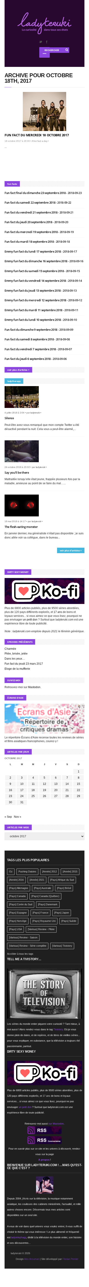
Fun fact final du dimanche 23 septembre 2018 (35, 193)
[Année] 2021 (37, 879)
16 (10, 790)
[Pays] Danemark (48, 904)
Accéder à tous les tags (20, 953)
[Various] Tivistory (62, 945)
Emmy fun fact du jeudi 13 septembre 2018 (33, 290)
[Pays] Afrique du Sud (62, 879)
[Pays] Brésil (64, 888)
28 (67, 796)
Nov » (17, 816)
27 (56, 796)
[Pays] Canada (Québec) (45, 896)
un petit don (30, 619)
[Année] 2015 (70, 871)
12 (44, 784)
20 (56, 790)
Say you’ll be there (17, 472)
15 (78, 784)
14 (67, 784)
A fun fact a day (39, 141)
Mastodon (34, 687)
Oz (11, 871)
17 (22, 790)
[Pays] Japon (61, 912)
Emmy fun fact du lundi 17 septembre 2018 (33, 251)
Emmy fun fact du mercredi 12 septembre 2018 (36, 300)
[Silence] (23, 409)
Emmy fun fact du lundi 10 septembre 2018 (33, 320)
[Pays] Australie (42, 888)
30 (10, 802)
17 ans (58, 612)
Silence (9, 418)
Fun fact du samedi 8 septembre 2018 (29, 339)
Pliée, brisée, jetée (16, 653)
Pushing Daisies (27, 871)
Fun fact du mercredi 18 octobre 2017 (37, 135)
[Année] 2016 (16, 879)
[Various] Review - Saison (23, 937)
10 (22, 784)
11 (33, 784)
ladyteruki (35, 412)
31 (22, 802)
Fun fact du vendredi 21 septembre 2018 (31, 212)
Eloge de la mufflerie (17, 668)
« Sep (8, 816)
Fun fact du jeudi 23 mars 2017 (24, 663)
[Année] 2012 (49, 871)
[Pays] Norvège (17, 921)
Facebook (46, 42)
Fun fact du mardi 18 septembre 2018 (29, 241)
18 (33, 790)
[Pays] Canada (17, 896)
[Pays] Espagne (18, 912)
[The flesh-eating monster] (23, 517)
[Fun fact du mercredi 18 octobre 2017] (44, 111)
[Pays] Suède (68, 921)
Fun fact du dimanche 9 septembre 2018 (31, 329)
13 (56, 784)
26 (44, 796)
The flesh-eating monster (21, 527)
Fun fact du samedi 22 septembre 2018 (30, 202)
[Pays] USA (15, 929)
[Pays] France (40, 912)
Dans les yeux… (15, 658)
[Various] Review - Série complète (27, 945)
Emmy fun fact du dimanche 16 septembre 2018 (36, 261)
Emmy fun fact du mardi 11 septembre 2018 (34, 310)
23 (10, 796)
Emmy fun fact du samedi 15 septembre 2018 (34, 271)
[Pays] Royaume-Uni (43, 921)
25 (33, 796)
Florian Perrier (70, 1259)
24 (22, 796)
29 (78, 796)
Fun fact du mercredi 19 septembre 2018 (31, 232)
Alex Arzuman (31, 1259)
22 (78, 790)
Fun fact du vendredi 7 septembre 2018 (31, 349)
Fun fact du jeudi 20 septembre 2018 (29, 222)
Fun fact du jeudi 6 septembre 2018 (28, 359)
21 (67, 790)
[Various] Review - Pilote (41, 929)
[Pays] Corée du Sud (20, 904)
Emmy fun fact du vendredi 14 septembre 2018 (36, 281)
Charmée (10, 648)
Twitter (40, 42)
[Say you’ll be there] (23, 463)
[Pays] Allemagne (18, 888)
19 (44, 790)
